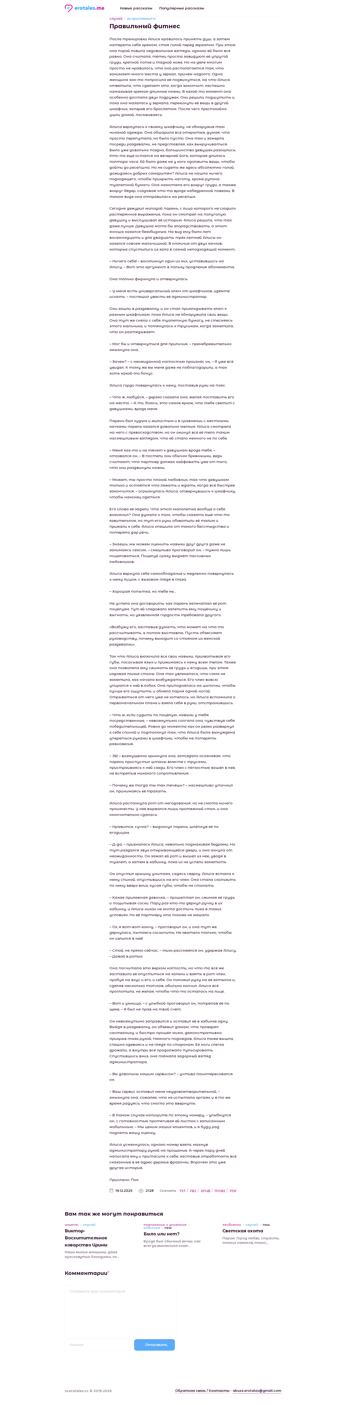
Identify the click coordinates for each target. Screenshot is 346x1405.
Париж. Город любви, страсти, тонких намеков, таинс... (250, 1240)
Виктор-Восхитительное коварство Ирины (86, 1237)
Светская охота (242, 1230)
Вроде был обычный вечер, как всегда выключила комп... (172, 1243)
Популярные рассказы (181, 8)
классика (152, 1227)
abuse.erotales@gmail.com (257, 1391)
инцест (71, 1224)
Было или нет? (162, 1234)
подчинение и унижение (165, 1224)
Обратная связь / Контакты (202, 1391)
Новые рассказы (136, 8)
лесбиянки (231, 1224)
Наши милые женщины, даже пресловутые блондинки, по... (92, 1254)
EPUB (205, 1191)
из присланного (141, 18)
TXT (182, 1191)
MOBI (220, 1191)
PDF (233, 1191)
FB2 (193, 1191)
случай (115, 18)
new (168, 1227)
